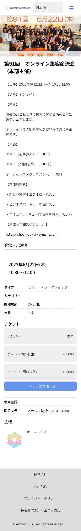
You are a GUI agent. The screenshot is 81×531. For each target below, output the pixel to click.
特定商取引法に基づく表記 (40, 509)
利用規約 (40, 486)
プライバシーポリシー (40, 498)
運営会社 (40, 474)
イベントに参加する (40, 386)
